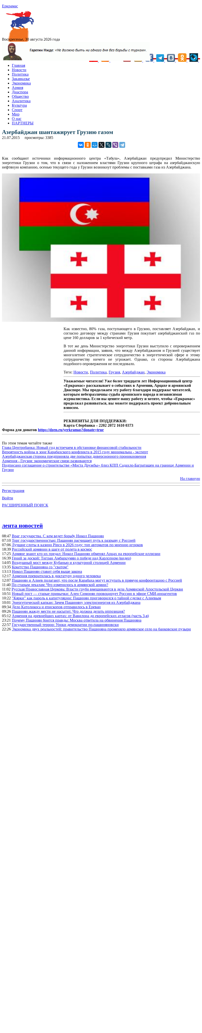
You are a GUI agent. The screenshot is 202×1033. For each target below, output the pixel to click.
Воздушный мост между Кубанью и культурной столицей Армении (69, 562)
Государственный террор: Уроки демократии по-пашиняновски (65, 625)
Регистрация (13, 490)
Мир (15, 114)
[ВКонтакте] (81, 145)
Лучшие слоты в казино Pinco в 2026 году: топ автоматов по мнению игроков (77, 545)
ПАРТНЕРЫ (23, 123)
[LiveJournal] (108, 145)
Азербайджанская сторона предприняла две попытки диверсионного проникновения (74, 456)
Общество (20, 96)
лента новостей (22, 525)
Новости (19, 70)
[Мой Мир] (95, 145)
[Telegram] (122, 145)
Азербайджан (133, 372)
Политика (20, 74)
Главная (18, 65)
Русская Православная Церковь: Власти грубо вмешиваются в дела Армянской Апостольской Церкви (97, 589)
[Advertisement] (32, 375)
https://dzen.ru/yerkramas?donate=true (71, 430)
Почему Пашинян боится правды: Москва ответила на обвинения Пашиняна (76, 620)
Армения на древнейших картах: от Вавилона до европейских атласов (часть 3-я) (80, 616)
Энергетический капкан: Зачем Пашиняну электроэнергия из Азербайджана (76, 602)
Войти (7, 498)
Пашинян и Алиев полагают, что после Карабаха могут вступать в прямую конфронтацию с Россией (97, 580)
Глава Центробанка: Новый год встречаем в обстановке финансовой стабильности (71, 447)
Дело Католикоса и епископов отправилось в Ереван (56, 607)
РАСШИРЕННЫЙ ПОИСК (25, 505)
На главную (190, 478)
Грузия (114, 372)
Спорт (17, 110)
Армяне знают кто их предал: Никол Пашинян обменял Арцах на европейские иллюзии (86, 554)
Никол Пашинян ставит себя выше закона (47, 571)
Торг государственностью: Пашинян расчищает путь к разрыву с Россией (73, 540)
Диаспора (20, 92)
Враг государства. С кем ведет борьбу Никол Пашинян (58, 536)
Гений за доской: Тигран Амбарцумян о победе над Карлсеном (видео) (71, 558)
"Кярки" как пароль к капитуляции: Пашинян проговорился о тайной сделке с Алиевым (86, 598)
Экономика (21, 83)
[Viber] (115, 145)
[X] (101, 145)
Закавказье (21, 79)
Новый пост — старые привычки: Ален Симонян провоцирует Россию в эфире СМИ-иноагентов (94, 594)
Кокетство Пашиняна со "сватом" (40, 567)
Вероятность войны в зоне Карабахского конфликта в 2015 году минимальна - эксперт (75, 452)
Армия (17, 87)
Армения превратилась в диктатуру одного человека (56, 576)
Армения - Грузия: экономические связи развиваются (47, 461)
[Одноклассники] (88, 145)
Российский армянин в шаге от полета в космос (52, 549)
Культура (19, 105)
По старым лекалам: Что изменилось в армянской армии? (60, 585)
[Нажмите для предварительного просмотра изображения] (101, 320)
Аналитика (21, 101)
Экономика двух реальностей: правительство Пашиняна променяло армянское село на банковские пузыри (101, 629)
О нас (16, 119)
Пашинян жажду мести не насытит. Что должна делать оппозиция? (68, 611)
